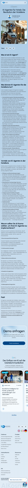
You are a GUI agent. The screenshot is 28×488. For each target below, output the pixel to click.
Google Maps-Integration (6, 444)
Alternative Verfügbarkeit (6, 438)
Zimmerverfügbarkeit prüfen (6, 436)
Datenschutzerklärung (5, 470)
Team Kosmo (17, 462)
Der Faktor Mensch (5, 446)
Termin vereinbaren (14, 343)
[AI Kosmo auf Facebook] (13, 48)
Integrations (17, 460)
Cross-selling (3, 442)
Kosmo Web (17, 436)
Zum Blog (14, 415)
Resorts (2, 458)
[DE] (25, 430)
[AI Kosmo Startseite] (5, 2)
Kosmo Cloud (3, 448)
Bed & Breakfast (4, 462)
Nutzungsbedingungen (5, 472)
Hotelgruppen (4, 460)
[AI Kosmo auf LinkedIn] (10, 48)
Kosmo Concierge (18, 442)
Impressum (3, 474)
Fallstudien (17, 454)
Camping (3, 456)
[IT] (22, 430)
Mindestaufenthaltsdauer (6, 440)
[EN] (19, 430)
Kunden (16, 458)
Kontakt (16, 464)
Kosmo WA (17, 440)
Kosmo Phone (17, 438)
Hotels (2, 454)
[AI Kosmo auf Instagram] (6, 48)
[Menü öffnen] (25, 2)
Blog (16, 456)
